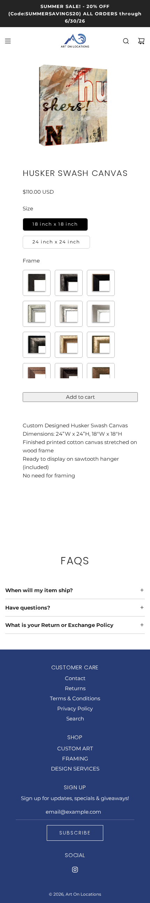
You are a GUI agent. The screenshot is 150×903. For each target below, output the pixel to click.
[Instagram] (75, 869)
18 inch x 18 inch (55, 224)
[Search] (126, 41)
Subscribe (75, 832)
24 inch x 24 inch (56, 241)
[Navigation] (7, 41)
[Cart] (141, 41)
